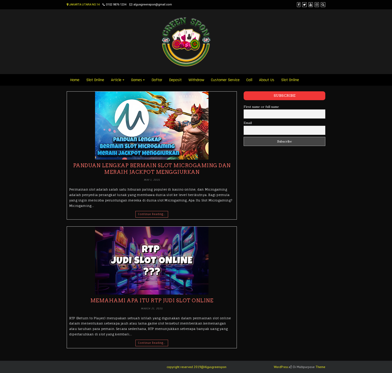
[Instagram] (317, 4)
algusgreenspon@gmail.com (152, 4)
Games (136, 79)
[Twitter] (304, 4)
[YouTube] (311, 4)
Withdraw (196, 79)
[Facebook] (298, 4)
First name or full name (261, 107)
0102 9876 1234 (116, 4)
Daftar (157, 79)
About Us (266, 79)
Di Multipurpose (303, 367)
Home (74, 79)
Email (248, 123)
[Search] (323, 4)
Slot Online (95, 79)
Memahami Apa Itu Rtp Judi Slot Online (151, 300)
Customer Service (225, 79)
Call (249, 79)
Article (116, 79)
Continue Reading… (152, 214)
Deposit (175, 79)
